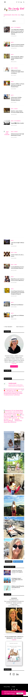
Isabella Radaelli (7, 15)
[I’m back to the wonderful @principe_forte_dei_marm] (14, 548)
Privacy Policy (7, 686)
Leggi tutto (14, 363)
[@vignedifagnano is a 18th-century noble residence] (14, 484)
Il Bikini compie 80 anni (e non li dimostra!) (18, 586)
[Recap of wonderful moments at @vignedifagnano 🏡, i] (14, 463)
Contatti (13, 686)
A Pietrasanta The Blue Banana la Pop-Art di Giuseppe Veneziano (16, 99)
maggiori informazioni (11, 693)
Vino (15, 252)
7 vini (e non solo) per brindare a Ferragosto (17, 571)
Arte (19, 15)
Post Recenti (8, 326)
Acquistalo (14, 639)
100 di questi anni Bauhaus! (17, 304)
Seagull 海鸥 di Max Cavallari (17, 123)
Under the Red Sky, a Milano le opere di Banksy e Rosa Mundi (17, 58)
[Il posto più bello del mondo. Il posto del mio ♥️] (14, 398)
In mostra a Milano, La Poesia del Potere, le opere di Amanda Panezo (17, 85)
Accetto (19, 693)
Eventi (16, 68)
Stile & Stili (14, 15)
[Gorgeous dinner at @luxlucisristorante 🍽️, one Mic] (14, 505)
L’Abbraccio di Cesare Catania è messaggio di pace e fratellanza (17, 72)
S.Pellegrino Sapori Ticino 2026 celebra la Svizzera (17, 580)
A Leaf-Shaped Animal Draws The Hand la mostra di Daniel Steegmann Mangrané (17, 292)
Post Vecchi (19, 326)
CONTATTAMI (14, 366)
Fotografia (17, 27)
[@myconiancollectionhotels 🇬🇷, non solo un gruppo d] (14, 441)
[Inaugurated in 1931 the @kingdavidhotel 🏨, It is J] (14, 420)
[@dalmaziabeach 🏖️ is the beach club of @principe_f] (14, 527)
